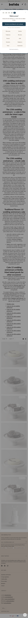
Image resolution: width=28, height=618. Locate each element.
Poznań (8, 38)
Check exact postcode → (14, 49)
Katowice (8, 42)
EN (14, 12)
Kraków (20, 31)
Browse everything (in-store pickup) (14, 24)
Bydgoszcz (20, 42)
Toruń (8, 45)
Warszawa (8, 31)
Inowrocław (19, 45)
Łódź (20, 38)
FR (9, 12)
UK (6, 12)
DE (11, 12)
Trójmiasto (8, 34)
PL (3, 12)
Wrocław (20, 34)
